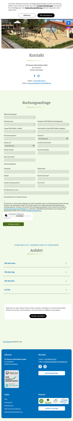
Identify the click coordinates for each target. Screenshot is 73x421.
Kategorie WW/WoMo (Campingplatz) (50, 121)
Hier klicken (19, 216)
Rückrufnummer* (43, 176)
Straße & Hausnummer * (12, 183)
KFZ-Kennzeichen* (10, 135)
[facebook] (34, 76)
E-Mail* (6, 176)
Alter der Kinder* (9, 157)
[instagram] (38, 76)
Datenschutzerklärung (33, 211)
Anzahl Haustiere (43, 150)
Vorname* (7, 168)
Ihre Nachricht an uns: (11, 190)
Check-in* (40, 135)
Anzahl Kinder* (9, 150)
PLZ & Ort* (41, 183)
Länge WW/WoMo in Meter (13, 128)
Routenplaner (7, 342)
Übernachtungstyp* (10, 114)
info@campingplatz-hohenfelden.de (39, 83)
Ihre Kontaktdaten (10, 164)
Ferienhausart (8, 121)
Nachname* (41, 168)
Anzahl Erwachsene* (44, 143)
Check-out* (7, 143)
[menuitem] (19, 399)
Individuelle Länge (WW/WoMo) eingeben (51, 128)
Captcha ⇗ (7, 218)
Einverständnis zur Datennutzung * (15, 197)
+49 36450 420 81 (39, 81)
